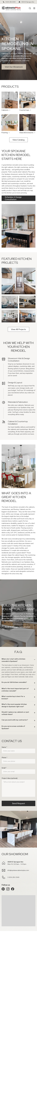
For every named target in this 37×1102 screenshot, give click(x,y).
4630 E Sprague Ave (27, 2)
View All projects (18, 329)
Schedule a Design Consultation (13, 198)
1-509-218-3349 (10, 2)
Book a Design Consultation (17, 627)
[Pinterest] (3, 889)
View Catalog (18, 140)
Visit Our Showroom (14, 67)
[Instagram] (7, 889)
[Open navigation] (34, 8)
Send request (18, 803)
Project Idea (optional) (9, 778)
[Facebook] (12, 889)
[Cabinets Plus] (11, 8)
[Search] (30, 8)
